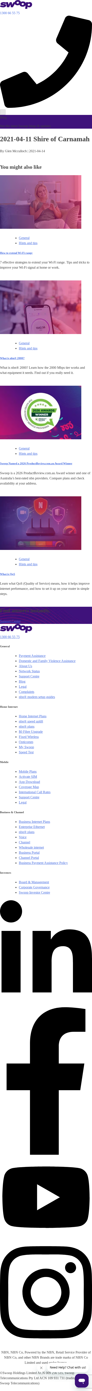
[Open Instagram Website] (46, 1344)
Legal (23, 686)
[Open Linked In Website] (46, 1004)
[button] (46, 62)
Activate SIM (28, 776)
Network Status (29, 671)
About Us (25, 666)
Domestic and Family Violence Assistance (47, 661)
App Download (29, 782)
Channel (24, 842)
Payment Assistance (32, 656)
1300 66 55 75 (10, 637)
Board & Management (34, 882)
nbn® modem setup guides (37, 697)
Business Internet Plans (34, 821)
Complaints (26, 692)
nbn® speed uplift (31, 721)
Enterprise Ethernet (32, 827)
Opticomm (26, 742)
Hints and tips (28, 243)
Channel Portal (29, 858)
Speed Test (26, 752)
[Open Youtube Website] (46, 1237)
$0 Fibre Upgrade (31, 731)
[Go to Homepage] (16, 8)
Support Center (10, 621)
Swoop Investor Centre (34, 892)
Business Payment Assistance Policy (43, 863)
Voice (23, 837)
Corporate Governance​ (34, 887)
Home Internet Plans (32, 716)
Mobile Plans (28, 771)
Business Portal (29, 852)
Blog (22, 681)
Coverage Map (29, 787)
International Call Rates (34, 792)
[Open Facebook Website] (46, 1153)
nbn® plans (26, 726)
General (24, 238)
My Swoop (26, 747)
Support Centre (29, 676)
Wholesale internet (31, 847)
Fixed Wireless (29, 737)
